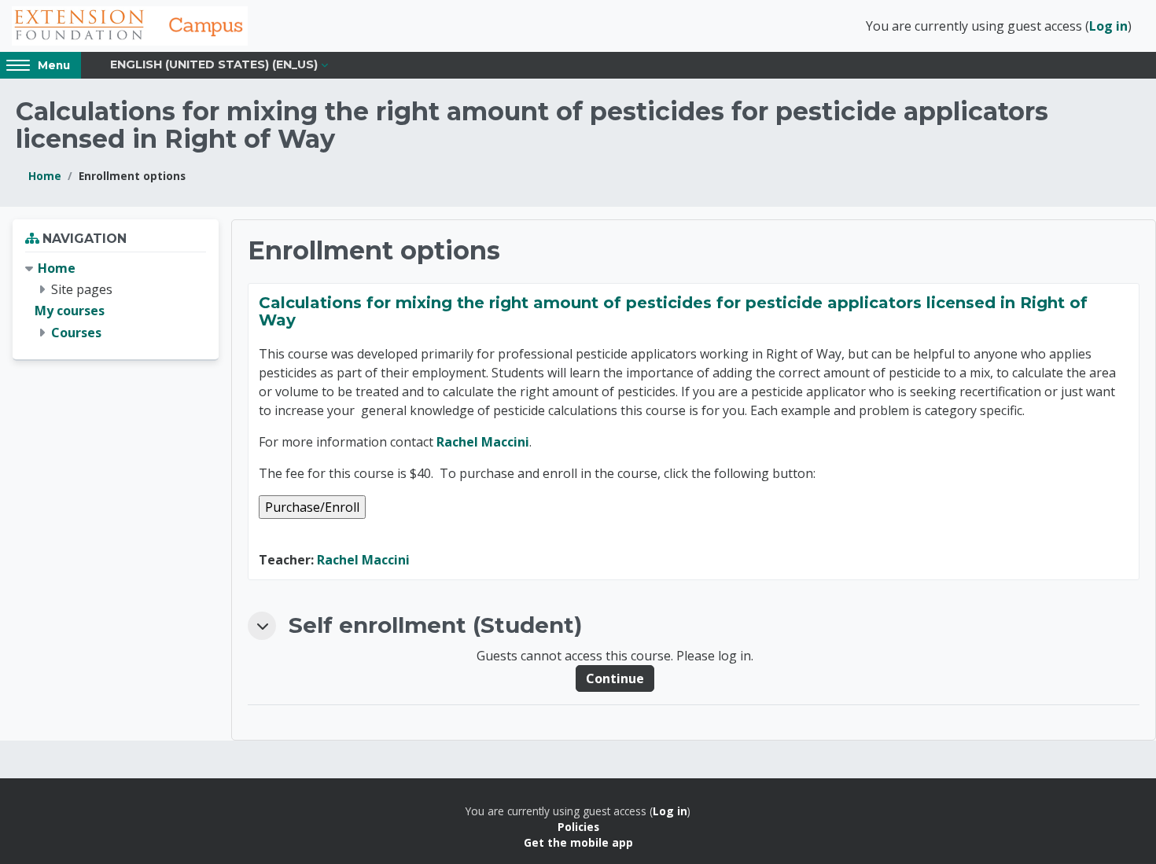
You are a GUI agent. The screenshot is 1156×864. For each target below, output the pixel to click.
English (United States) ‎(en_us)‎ (214, 64)
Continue (615, 678)
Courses (76, 332)
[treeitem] (115, 300)
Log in (1108, 26)
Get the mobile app (578, 842)
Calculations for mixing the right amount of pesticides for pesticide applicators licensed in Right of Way (673, 311)
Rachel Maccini (482, 441)
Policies (578, 826)
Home (44, 175)
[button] (262, 626)
